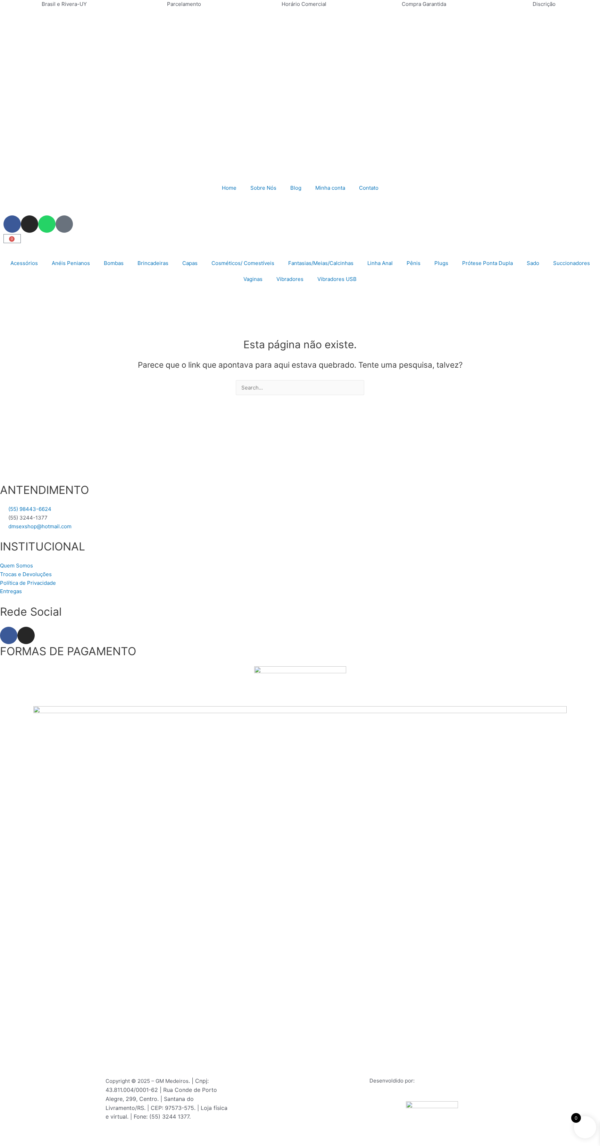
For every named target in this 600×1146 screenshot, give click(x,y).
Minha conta (330, 188)
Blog (295, 188)
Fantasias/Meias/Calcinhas (320, 263)
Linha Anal (380, 263)
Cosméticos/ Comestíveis (242, 263)
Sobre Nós (263, 188)
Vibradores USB (337, 279)
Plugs (441, 263)
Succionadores (571, 263)
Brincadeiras (153, 263)
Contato (368, 188)
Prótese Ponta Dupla (487, 263)
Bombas (114, 263)
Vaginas (252, 279)
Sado (533, 263)
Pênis (413, 263)
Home (229, 188)
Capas (190, 263)
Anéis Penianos (71, 263)
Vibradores (289, 279)
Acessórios (24, 263)
